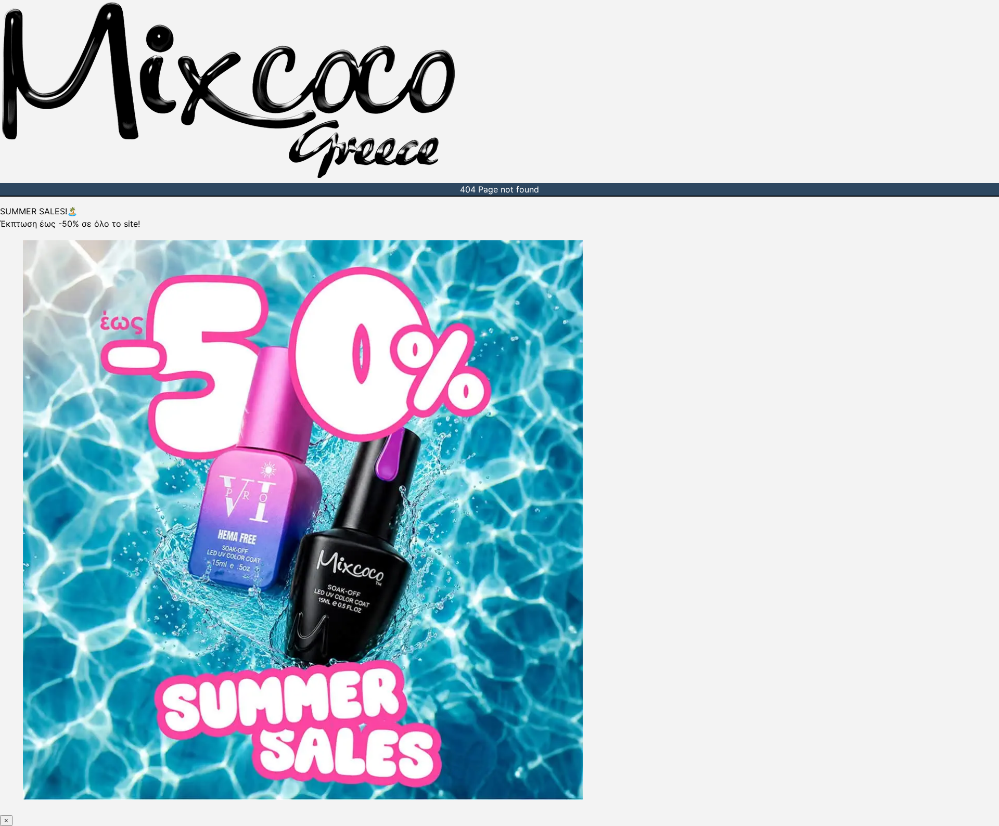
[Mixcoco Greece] (228, 177)
